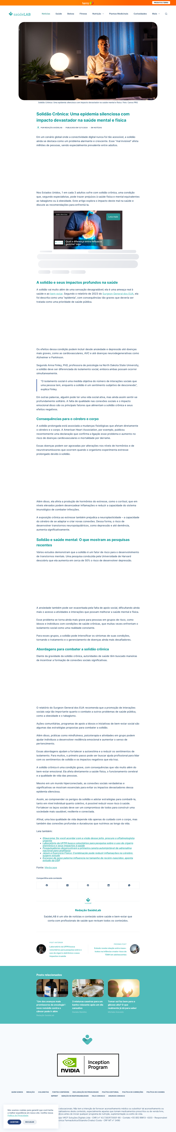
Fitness (83, 13)
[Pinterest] (88, 885)
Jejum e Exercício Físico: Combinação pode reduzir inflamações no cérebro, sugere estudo (88, 854)
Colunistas (43, 1092)
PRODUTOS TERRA (161, 2)
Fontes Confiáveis (60, 1092)
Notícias (46, 13)
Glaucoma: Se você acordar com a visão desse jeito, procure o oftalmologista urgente (88, 839)
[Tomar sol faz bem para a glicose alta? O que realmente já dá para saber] (124, 988)
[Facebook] (47, 885)
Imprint (54, 1096)
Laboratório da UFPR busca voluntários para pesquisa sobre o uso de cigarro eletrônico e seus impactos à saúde (88, 844)
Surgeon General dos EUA (118, 293)
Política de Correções (132, 1092)
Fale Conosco (98, 1096)
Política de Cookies (156, 1092)
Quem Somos (17, 1092)
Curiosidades (140, 13)
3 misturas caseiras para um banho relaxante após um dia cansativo (87, 1004)
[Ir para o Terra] (88, 2)
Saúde (59, 13)
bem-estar (56, 293)
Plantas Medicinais (118, 13)
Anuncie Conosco (116, 1096)
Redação (30, 1092)
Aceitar (14, 1122)
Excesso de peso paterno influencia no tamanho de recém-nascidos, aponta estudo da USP (88, 859)
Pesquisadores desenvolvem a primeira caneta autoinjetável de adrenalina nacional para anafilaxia (87, 849)
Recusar (29, 1122)
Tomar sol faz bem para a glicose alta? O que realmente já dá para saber (122, 1004)
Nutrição (96, 13)
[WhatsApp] (129, 885)
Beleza (70, 13)
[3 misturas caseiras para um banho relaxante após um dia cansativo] (88, 988)
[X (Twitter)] (67, 885)
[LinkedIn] (108, 885)
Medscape (51, 867)
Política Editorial (110, 1092)
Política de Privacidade (18, 1115)
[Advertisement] (88, 170)
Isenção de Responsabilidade (75, 1096)
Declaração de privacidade (86, 1092)
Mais (154, 13)
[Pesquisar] (166, 14)
